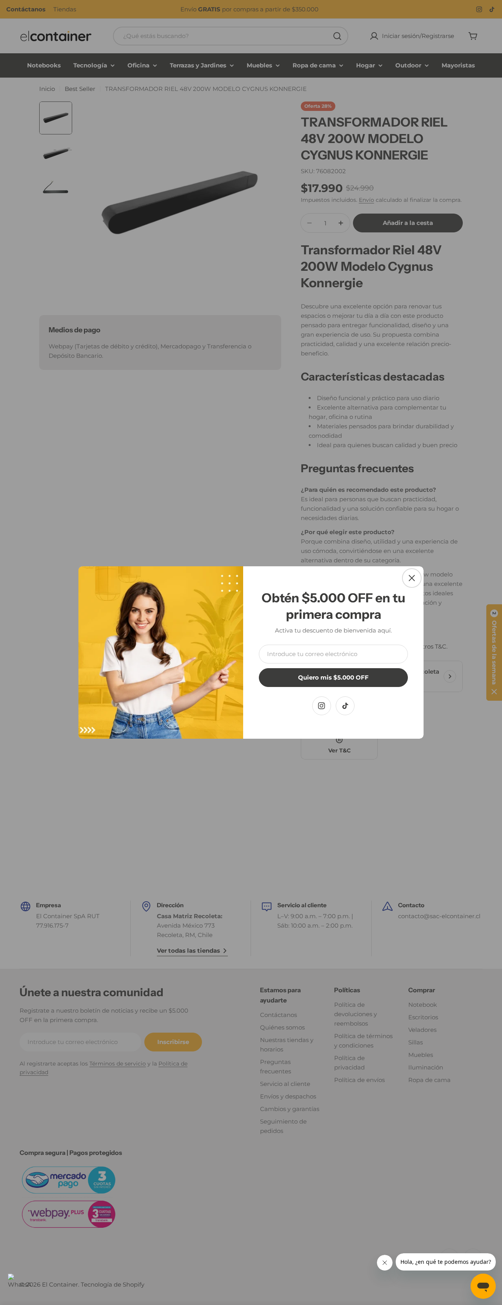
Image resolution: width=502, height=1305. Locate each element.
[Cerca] (412, 578)
